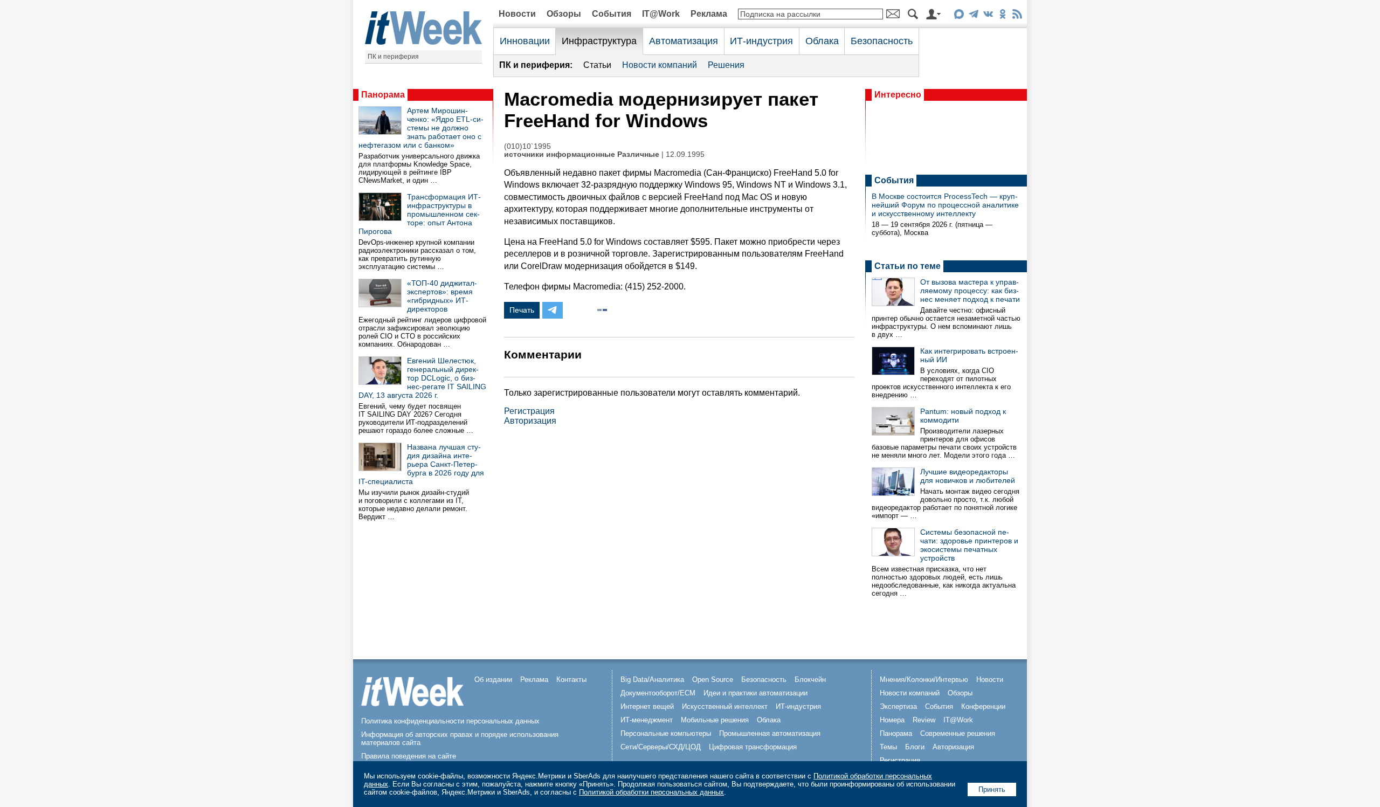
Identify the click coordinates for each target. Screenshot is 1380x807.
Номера (892, 720)
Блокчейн (810, 679)
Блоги (914, 747)
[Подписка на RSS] (1017, 15)
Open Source (712, 679)
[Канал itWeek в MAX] (958, 15)
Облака (822, 41)
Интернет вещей (647, 706)
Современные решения (957, 733)
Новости (517, 13)
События (611, 13)
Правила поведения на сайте (408, 756)
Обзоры (564, 13)
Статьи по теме (907, 266)
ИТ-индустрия (761, 41)
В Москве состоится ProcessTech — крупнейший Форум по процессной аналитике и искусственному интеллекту (945, 205)
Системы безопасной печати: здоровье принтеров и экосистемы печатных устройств (969, 545)
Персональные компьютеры (665, 733)
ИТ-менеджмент (646, 720)
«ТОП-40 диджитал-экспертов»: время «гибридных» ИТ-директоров (442, 296)
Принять (991, 789)
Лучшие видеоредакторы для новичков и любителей (967, 476)
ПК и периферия (393, 56)
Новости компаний (659, 65)
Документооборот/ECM (657, 693)
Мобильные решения (715, 720)
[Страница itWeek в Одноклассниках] (1002, 15)
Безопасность (882, 41)
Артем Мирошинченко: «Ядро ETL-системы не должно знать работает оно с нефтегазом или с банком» (421, 127)
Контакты (571, 679)
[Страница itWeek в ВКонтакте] (988, 15)
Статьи (597, 65)
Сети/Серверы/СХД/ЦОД (660, 747)
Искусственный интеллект (725, 706)
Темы (888, 747)
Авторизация (530, 420)
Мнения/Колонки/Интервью (924, 679)
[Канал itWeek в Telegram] (973, 15)
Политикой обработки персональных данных (651, 792)
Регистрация (529, 411)
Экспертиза (898, 706)
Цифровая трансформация (753, 747)
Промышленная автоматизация (769, 733)
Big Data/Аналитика (652, 679)
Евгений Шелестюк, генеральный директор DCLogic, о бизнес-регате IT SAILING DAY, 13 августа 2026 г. (422, 377)
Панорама (383, 94)
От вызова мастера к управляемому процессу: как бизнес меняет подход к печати (970, 291)
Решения (726, 65)
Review (924, 720)
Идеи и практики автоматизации (755, 693)
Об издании (493, 679)
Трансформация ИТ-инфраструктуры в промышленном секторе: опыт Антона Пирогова (419, 214)
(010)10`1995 (527, 146)
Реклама (709, 13)
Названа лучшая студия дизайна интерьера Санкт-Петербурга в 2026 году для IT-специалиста (421, 464)
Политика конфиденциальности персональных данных (450, 721)
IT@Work (661, 13)
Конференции (983, 706)
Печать (521, 310)
